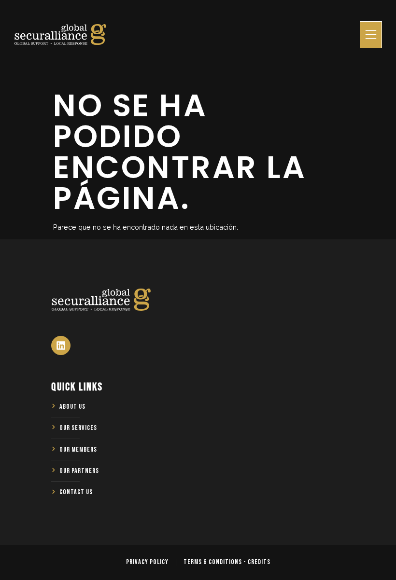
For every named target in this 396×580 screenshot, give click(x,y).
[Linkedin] (61, 345)
